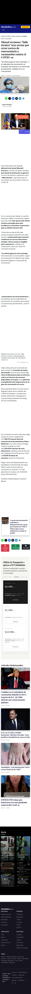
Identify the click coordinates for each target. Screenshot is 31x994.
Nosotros (14, 972)
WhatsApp (16, 548)
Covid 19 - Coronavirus (13, 76)
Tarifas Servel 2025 (17, 977)
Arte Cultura (19, 960)
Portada (19, 935)
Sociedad (4, 960)
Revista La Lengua (22, 948)
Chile (2, 76)
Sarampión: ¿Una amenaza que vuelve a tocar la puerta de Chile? (15, 768)
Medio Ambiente (11, 957)
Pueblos (3, 958)
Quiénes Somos (6, 914)
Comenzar (15, 621)
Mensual (16, 577)
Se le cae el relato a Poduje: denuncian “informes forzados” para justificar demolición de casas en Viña (15, 734)
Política (3, 957)
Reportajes (20, 945)
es (12, 983)
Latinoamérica (5, 942)
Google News (5, 549)
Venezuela (4, 940)
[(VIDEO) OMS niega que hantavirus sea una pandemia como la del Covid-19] (15, 786)
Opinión (19, 940)
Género (19, 958)
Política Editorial (6, 917)
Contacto (4, 922)
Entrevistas (20, 942)
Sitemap (14, 980)
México (3, 937)
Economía (21, 957)
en (15, 983)
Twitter (19, 920)
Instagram (20, 917)
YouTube (26, 548)
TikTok (18, 925)
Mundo (3, 945)
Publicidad (4, 920)
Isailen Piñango (7, 105)
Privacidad (4, 925)
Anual (24, 577)
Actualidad (20, 937)
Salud (14, 958)
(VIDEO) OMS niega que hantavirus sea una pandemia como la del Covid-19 (14, 802)
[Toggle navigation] (3, 30)
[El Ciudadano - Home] (8, 27)
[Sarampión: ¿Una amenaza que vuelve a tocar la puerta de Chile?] (15, 754)
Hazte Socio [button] (25, 27)
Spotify (19, 927)
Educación (11, 960)
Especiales (25, 958)
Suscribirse (15, 600)
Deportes (12, 962)
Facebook (20, 914)
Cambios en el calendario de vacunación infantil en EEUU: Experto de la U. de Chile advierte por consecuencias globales (14, 697)
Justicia (9, 958)
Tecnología (4, 962)
